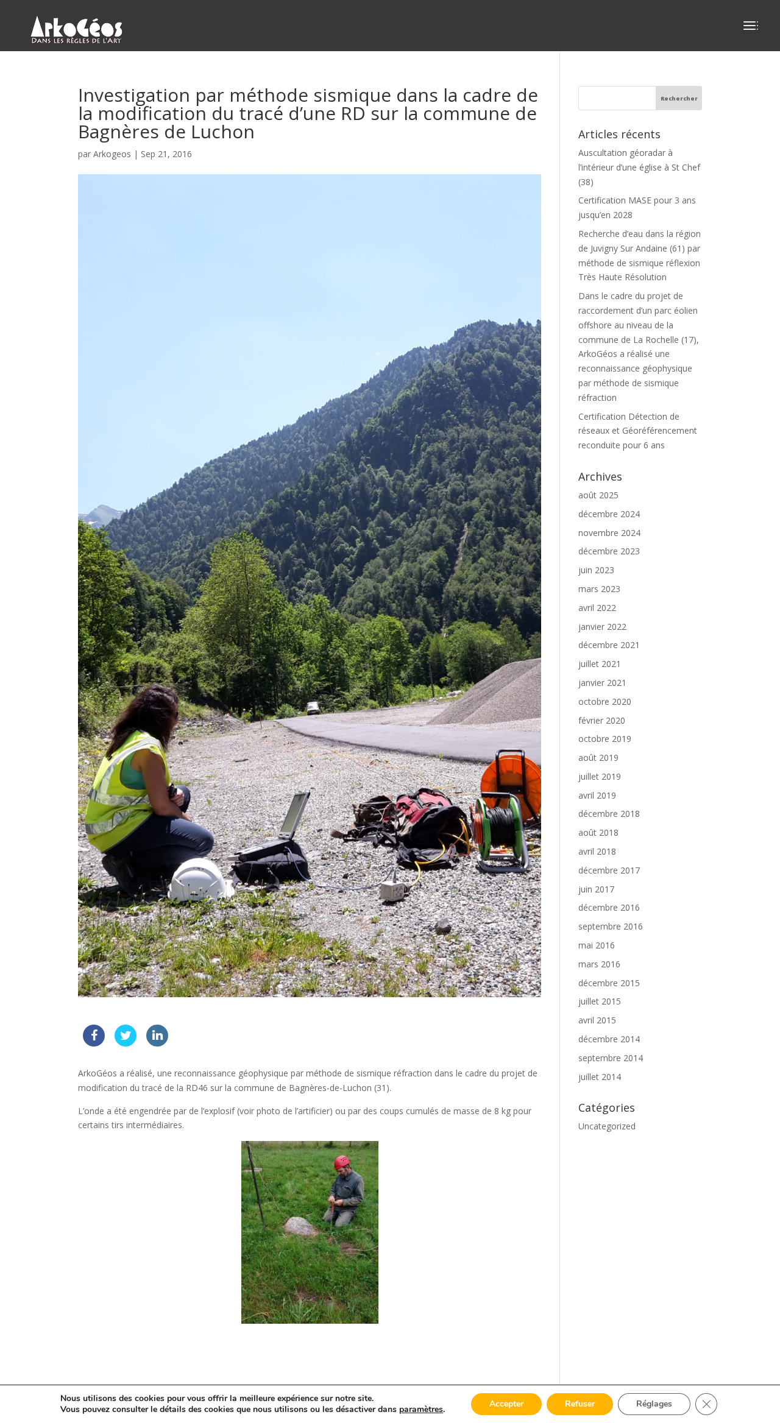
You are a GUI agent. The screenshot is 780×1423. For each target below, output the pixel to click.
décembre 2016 (609, 907)
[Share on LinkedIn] (157, 1043)
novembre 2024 (609, 532)
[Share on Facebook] (94, 1043)
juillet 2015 (599, 1001)
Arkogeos (112, 154)
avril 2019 (597, 795)
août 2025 (598, 495)
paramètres (421, 1409)
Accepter (506, 1404)
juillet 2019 (599, 776)
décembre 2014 (609, 1039)
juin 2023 (596, 570)
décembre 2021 (609, 645)
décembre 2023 (609, 551)
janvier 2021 (602, 682)
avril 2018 (597, 851)
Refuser (580, 1404)
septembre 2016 (610, 926)
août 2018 (598, 832)
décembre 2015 (609, 983)
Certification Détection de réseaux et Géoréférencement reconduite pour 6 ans (637, 431)
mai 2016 (596, 945)
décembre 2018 (609, 813)
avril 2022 (597, 607)
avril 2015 (597, 1020)
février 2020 (601, 720)
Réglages (654, 1404)
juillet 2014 (599, 1076)
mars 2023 (599, 589)
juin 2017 (596, 889)
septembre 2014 (610, 1058)
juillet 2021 (599, 663)
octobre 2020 (604, 701)
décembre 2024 (609, 514)
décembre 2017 (609, 870)
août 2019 (598, 757)
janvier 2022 (602, 626)
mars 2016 (599, 964)
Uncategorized (607, 1126)
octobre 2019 (604, 738)
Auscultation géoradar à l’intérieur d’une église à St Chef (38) (639, 167)
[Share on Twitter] (125, 1043)
